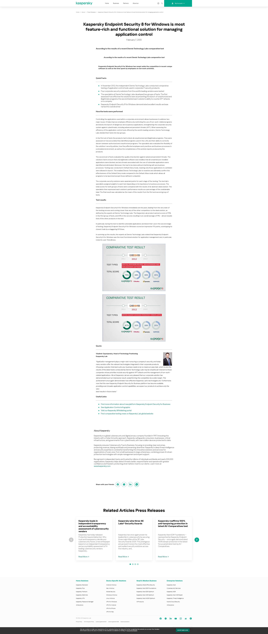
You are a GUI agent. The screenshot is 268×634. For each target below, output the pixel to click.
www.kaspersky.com (102, 466)
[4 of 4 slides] (138, 564)
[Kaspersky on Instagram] (180, 618)
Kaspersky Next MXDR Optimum (146, 598)
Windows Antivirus (111, 595)
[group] (94, 538)
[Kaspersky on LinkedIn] (170, 618)
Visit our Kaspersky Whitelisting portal (116, 410)
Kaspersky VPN (80, 598)
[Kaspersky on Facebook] (160, 618)
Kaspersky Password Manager (84, 601)
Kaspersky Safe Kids (82, 595)
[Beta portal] (190, 618)
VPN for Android (111, 605)
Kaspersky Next (171, 585)
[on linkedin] (130, 484)
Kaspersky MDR (171, 591)
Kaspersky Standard (82, 585)
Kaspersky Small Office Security (146, 585)
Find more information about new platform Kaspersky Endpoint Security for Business (135, 404)
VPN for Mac (110, 612)
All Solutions (79, 605)
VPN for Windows (111, 601)
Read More (83, 557)
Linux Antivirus (110, 598)
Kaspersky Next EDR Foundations (146, 588)
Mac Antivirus (110, 588)
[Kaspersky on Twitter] (165, 618)
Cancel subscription (124, 621)
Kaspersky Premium (81, 591)
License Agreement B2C (101, 621)
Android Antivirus (111, 585)
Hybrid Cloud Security (173, 601)
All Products (140, 601)
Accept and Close (182, 630)
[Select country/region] (158, 3)
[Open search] (162, 3)
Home (107, 3)
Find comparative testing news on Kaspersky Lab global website (127, 413)
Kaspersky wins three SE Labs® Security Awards (131, 522)
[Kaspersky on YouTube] (175, 618)
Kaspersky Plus (80, 588)
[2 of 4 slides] (132, 564)
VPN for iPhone (110, 608)
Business (116, 3)
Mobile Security (110, 591)
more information (132, 630)
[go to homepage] (84, 3)
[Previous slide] (71, 540)
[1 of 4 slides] (130, 564)
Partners (126, 3)
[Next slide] (197, 540)
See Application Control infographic (115, 407)
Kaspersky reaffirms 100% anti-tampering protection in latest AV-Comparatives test (173, 523)
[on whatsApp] (136, 484)
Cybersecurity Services (173, 588)
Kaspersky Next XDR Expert (175, 595)
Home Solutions (82, 581)
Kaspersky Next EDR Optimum (145, 591)
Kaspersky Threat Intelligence (175, 598)
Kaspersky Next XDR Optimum (145, 595)
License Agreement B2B (113, 621)
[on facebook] (117, 484)
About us (135, 3)
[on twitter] (124, 484)
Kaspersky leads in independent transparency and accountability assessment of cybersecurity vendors (94, 526)
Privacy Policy (79, 621)
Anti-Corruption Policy (89, 621)
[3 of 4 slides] (135, 564)
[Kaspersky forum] (185, 618)
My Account (179, 3)
